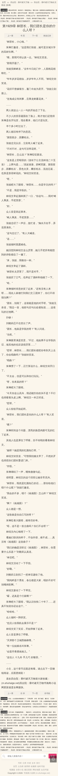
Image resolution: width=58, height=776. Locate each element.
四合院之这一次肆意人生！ (12, 717)
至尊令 (10, 731)
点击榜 (20, 766)
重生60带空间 (12, 10)
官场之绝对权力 (37, 704)
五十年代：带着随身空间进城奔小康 (14, 734)
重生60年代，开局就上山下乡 (26, 16)
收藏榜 (33, 766)
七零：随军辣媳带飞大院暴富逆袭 (13, 701)
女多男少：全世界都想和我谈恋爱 (33, 744)
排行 (38, 763)
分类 (24, 763)
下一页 (35, 35)
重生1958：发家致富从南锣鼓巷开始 (43, 10)
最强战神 (16, 739)
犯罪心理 (13, 704)
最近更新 (28, 769)
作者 (29, 763)
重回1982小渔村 (47, 712)
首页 (4, 2)
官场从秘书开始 (26, 707)
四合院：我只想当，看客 (40, 725)
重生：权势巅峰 (45, 720)
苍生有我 (20, 736)
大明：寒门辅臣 (39, 699)
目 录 (23, 693)
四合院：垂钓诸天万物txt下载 (35, 747)
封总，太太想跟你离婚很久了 (17, 699)
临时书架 (41, 766)
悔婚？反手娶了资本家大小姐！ (35, 734)
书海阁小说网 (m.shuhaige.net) (37, 773)
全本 (33, 763)
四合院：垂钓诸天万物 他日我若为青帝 (12, 18)
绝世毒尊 (5, 707)
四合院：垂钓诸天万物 (19, 2)
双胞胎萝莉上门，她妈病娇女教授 (24, 731)
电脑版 (12, 769)
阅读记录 (47, 35)
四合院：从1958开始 (33, 720)
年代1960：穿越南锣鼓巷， (16, 712)
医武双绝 (9, 739)
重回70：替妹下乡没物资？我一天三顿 (32, 739)
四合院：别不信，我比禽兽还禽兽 (40, 723)
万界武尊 (30, 699)
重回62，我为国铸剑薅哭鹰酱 (17, 742)
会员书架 (45, 769)
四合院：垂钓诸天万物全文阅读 (36, 18)
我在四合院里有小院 (43, 16)
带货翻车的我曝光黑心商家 (35, 742)
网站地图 (36, 769)
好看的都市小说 (37, 21)
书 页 (23, 35)
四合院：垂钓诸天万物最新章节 (20, 21)
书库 (20, 763)
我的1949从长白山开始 (9, 16)
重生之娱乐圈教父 (40, 731)
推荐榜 (27, 766)
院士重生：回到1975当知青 (19, 13)
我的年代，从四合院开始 (33, 712)
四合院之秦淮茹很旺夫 (24, 704)
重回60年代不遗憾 (12, 725)
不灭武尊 (27, 701)
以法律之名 (13, 736)
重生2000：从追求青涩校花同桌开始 (39, 13)
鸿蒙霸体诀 (6, 704)
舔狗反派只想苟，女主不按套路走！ (18, 723)
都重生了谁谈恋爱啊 (25, 725)
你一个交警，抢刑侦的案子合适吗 (31, 715)
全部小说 (19, 769)
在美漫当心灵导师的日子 (40, 707)
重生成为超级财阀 (15, 707)
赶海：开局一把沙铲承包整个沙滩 (32, 717)
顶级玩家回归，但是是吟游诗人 (12, 744)
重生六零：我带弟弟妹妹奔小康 (16, 720)
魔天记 (47, 699)
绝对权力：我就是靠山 (24, 10)
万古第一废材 (47, 704)
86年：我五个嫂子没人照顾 (33, 736)
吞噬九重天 (34, 701)
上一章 (10, 35)
